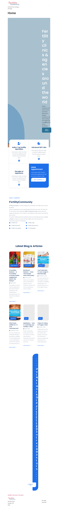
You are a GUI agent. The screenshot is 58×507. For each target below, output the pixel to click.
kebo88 (10, 495)
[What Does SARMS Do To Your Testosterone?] (15, 312)
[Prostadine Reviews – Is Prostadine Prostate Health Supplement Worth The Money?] (15, 260)
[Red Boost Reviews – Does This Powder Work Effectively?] (29, 260)
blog (26, 318)
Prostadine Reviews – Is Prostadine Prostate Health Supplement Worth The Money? (14, 275)
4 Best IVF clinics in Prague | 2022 (42, 324)
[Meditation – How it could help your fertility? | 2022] (29, 312)
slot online (15, 495)
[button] (48, 5)
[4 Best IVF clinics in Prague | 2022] (43, 312)
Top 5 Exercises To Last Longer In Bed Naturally (42, 272)
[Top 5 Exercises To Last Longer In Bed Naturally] (43, 260)
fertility (41, 265)
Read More (12, 301)
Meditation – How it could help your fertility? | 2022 (29, 324)
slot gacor (21, 495)
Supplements (14, 265)
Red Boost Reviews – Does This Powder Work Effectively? (28, 272)
